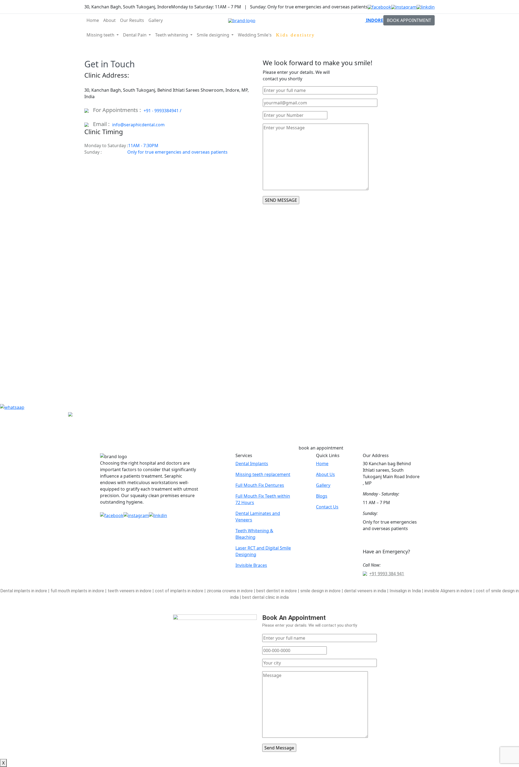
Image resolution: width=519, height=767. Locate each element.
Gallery (155, 20)
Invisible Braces (251, 565)
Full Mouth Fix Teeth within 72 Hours (262, 499)
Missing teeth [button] (100, 35)
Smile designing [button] (213, 35)
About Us (325, 474)
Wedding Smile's (255, 35)
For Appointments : (118, 110)
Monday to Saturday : (106, 145)
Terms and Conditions (377, 584)
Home (92, 20)
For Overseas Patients (407, 35)
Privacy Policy (421, 584)
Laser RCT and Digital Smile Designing (263, 551)
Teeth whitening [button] (172, 35)
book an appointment (321, 448)
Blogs (321, 496)
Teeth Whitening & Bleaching (254, 534)
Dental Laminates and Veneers (257, 516)
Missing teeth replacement (262, 474)
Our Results (132, 20)
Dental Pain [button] (135, 35)
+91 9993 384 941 (386, 574)
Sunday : (93, 152)
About (109, 20)
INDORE (374, 20)
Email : (102, 124)
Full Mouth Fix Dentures (259, 485)
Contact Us (327, 507)
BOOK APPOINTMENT (409, 20)
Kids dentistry (295, 35)
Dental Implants (251, 464)
